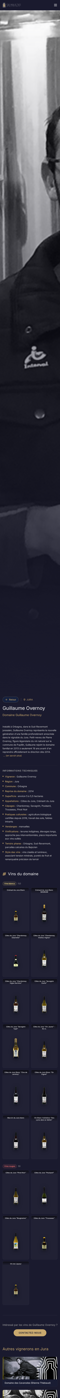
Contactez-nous (30, 1332)
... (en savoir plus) (12, 755)
